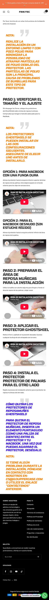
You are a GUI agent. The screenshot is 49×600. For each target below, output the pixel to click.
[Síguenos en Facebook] (5, 571)
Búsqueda (30, 508)
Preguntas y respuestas (35, 533)
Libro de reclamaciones (35, 529)
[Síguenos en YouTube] (16, 571)
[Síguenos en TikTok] (21, 571)
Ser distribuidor (32, 537)
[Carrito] (45, 12)
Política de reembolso (34, 521)
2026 (15, 580)
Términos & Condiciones (35, 513)
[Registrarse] (38, 557)
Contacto (30, 504)
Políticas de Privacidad (35, 517)
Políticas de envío (33, 525)
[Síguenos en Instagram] (11, 571)
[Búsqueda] (8, 12)
